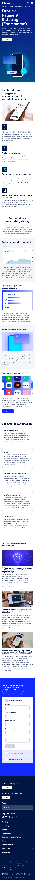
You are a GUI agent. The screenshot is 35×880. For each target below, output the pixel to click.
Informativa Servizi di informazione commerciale (13, 869)
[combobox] (17, 724)
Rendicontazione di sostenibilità (17, 865)
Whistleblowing (20, 864)
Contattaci (7, 39)
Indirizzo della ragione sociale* (13, 729)
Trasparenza (13, 862)
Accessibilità (12, 864)
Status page (5, 864)
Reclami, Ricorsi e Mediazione (24, 862)
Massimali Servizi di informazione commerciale (13, 867)
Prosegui (10, 746)
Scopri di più (8, 411)
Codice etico (5, 865)
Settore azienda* (10, 720)
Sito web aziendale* (10, 712)
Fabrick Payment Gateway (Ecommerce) (20, 6)
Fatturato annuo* (10, 737)
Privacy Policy (5, 862)
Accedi (6, 797)
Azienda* (7, 704)
